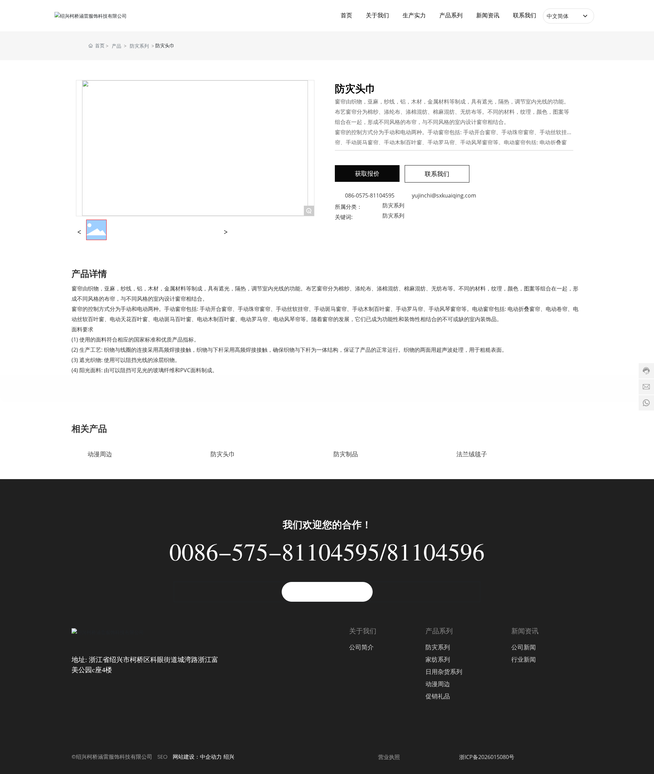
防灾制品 (345, 454)
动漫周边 (100, 454)
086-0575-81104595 (369, 195)
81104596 (436, 556)
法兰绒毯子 (471, 454)
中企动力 (211, 757)
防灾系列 (139, 46)
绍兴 (228, 757)
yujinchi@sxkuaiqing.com (444, 195)
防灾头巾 (223, 454)
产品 (116, 46)
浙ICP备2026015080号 (486, 757)
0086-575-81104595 (274, 556)
